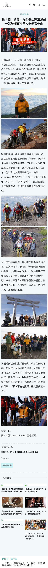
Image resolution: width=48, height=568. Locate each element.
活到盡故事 (24, 14)
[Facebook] (29, 4)
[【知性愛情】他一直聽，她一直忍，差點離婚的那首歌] (36, 502)
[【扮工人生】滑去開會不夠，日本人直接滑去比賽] (26, 484)
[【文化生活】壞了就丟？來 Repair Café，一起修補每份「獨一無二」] (36, 524)
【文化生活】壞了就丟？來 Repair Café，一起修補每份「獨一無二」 (35, 536)
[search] (39, 4)
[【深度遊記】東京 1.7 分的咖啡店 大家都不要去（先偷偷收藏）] (12, 502)
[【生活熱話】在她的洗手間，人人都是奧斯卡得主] (2, 520)
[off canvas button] (44, 4)
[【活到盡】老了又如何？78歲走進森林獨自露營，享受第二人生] (2, 484)
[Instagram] (34, 4)
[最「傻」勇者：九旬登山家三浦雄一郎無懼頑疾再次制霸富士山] (24, 39)
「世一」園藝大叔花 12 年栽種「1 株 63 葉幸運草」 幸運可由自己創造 (23, 564)
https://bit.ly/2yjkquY (27, 451)
